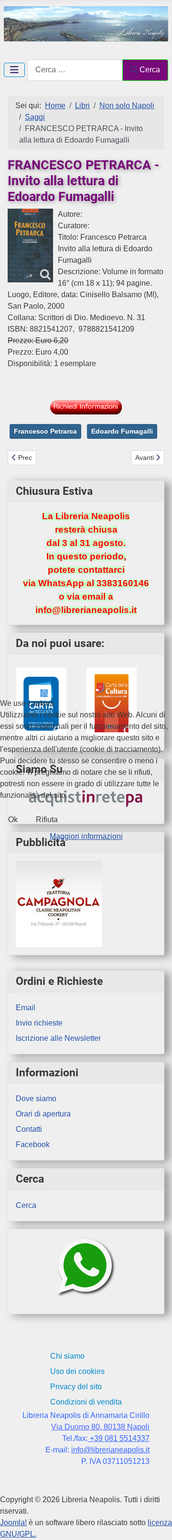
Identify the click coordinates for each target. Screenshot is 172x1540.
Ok (13, 819)
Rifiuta (47, 819)
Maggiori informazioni (86, 836)
